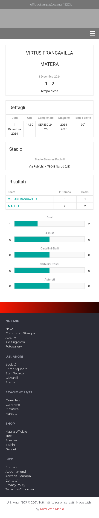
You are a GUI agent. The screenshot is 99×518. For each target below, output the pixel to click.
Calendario (13, 400)
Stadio (10, 382)
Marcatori (12, 413)
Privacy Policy (15, 485)
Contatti (11, 480)
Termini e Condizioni (20, 489)
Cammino (13, 404)
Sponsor (11, 467)
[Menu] (92, 33)
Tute (9, 436)
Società (11, 364)
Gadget (11, 449)
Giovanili (12, 377)
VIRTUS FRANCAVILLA (23, 199)
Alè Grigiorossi (15, 342)
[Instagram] (93, 4)
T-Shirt (10, 444)
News (9, 329)
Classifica (12, 409)
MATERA (14, 206)
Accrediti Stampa (18, 476)
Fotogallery (14, 346)
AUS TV (11, 337)
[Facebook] (86, 4)
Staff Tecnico (15, 373)
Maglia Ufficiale (16, 431)
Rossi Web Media (52, 509)
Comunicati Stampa (20, 333)
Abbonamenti (16, 471)
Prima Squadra (16, 369)
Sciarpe (11, 440)
